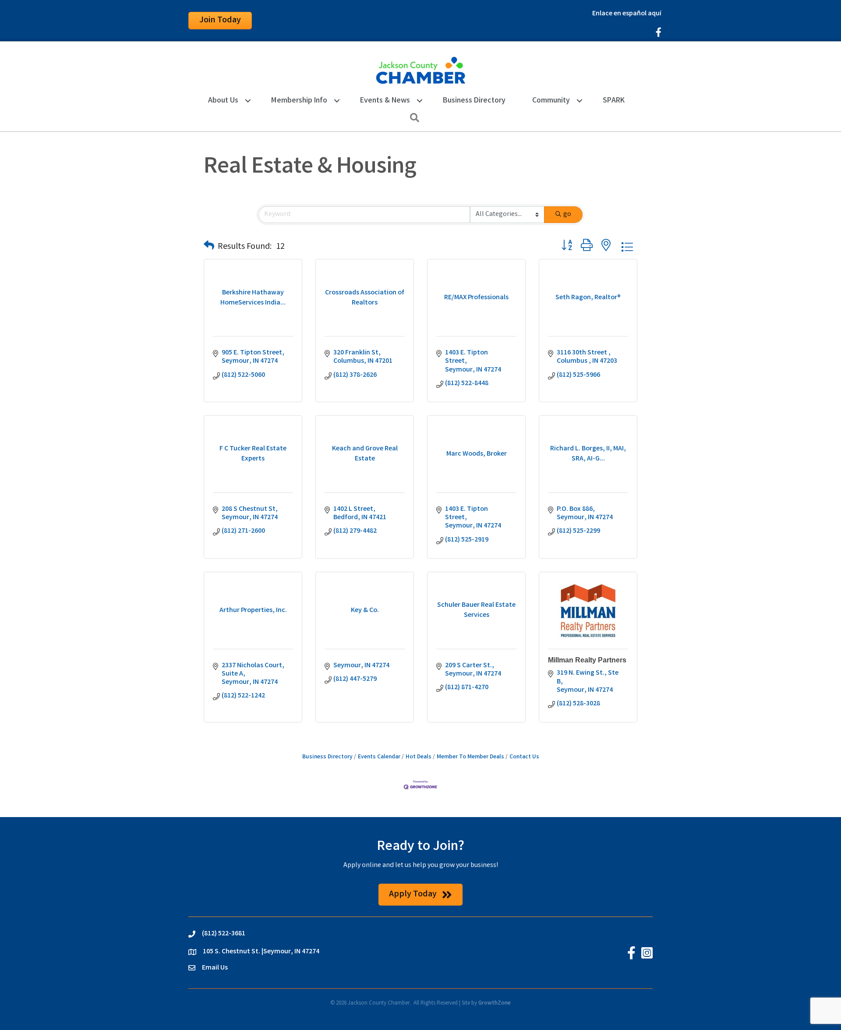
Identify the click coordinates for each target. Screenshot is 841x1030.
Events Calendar (379, 757)
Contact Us (524, 757)
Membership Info (299, 100)
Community (551, 100)
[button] (209, 247)
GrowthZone (494, 1003)
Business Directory (474, 100)
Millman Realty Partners (587, 660)
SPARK (614, 100)
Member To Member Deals (470, 757)
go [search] (567, 214)
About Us (223, 100)
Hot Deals (418, 757)
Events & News (385, 100)
